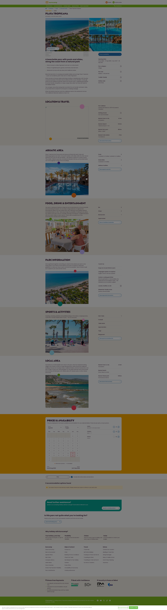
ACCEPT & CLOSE (133, 607)
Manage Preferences (123, 607)
